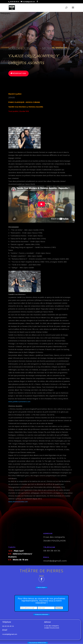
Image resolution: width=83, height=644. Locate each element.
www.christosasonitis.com (18, 501)
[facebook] (41, 579)
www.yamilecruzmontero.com (19, 401)
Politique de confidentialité (41, 614)
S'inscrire (59, 608)
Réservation (19, 73)
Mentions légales (41, 587)
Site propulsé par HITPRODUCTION (37, 642)
